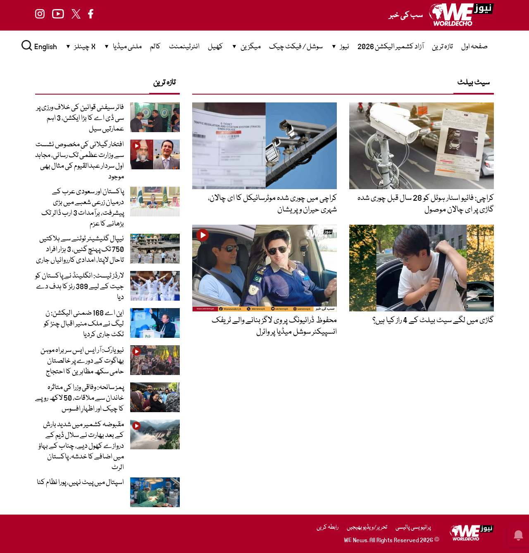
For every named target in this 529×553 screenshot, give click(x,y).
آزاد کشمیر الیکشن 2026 (390, 46)
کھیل (215, 46)
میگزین (251, 46)
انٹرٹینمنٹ (184, 46)
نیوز (344, 46)
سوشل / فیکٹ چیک (296, 46)
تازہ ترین (442, 46)
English (45, 46)
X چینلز (84, 46)
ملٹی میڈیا (127, 46)
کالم (155, 46)
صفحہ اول (474, 46)
